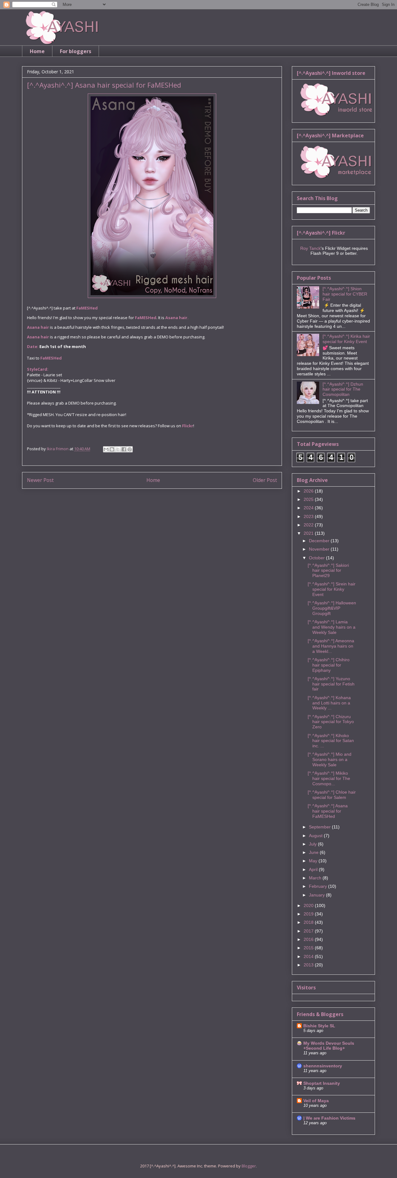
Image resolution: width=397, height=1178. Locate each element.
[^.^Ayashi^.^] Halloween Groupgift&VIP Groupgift (332, 608)
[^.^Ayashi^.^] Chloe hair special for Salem (332, 795)
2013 (309, 964)
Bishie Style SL (319, 1025)
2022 (309, 524)
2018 (309, 922)
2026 (309, 490)
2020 (309, 905)
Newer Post (40, 480)
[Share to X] (118, 449)
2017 (309, 930)
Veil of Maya (316, 1100)
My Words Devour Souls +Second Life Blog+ (328, 1046)
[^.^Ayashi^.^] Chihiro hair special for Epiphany (329, 665)
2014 (309, 956)
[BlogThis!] (112, 449)
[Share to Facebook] (124, 449)
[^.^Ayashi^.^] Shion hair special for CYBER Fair (345, 294)
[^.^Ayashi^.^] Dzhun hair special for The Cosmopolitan (343, 389)
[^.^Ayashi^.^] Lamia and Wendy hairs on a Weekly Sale (331, 627)
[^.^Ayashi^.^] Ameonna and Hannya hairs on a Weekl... (331, 646)
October (317, 557)
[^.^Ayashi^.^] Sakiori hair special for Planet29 (328, 570)
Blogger (249, 1166)
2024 (309, 507)
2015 (309, 947)
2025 (309, 499)
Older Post (265, 480)
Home (37, 51)
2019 (309, 913)
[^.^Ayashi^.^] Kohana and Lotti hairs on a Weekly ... (329, 703)
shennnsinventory (322, 1065)
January (317, 894)
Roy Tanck (310, 248)
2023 (309, 516)
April (314, 869)
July (313, 843)
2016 (309, 939)
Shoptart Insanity (321, 1083)
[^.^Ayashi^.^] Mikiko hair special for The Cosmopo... (329, 778)
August (316, 835)
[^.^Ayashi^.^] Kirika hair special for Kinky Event (346, 339)
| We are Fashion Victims (329, 1118)
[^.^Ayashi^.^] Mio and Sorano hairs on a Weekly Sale (329, 759)
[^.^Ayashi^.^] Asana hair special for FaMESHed (328, 811)
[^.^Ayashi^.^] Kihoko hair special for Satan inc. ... (331, 741)
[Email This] (106, 449)
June (314, 852)
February (318, 886)
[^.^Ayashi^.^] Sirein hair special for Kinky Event (331, 589)
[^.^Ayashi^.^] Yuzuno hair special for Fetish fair (331, 684)
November (320, 549)
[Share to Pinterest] (130, 449)
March (316, 877)
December (320, 540)
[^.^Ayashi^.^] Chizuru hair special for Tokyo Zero (331, 722)
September (320, 826)
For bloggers (75, 51)
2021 (309, 533)
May (314, 860)
